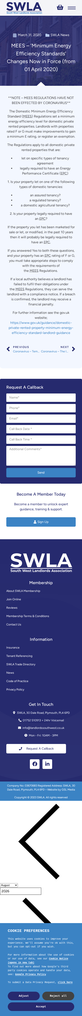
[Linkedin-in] (47, 764)
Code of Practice (17, 681)
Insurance (13, 647)
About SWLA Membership (23, 591)
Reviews (11, 608)
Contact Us (13, 624)
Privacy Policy (15, 689)
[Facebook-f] (35, 764)
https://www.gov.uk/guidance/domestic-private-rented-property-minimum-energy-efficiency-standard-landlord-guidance (41, 328)
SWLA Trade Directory (20, 664)
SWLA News (59, 35)
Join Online (13, 599)
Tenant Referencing (19, 656)
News (10, 673)
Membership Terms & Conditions (27, 616)
